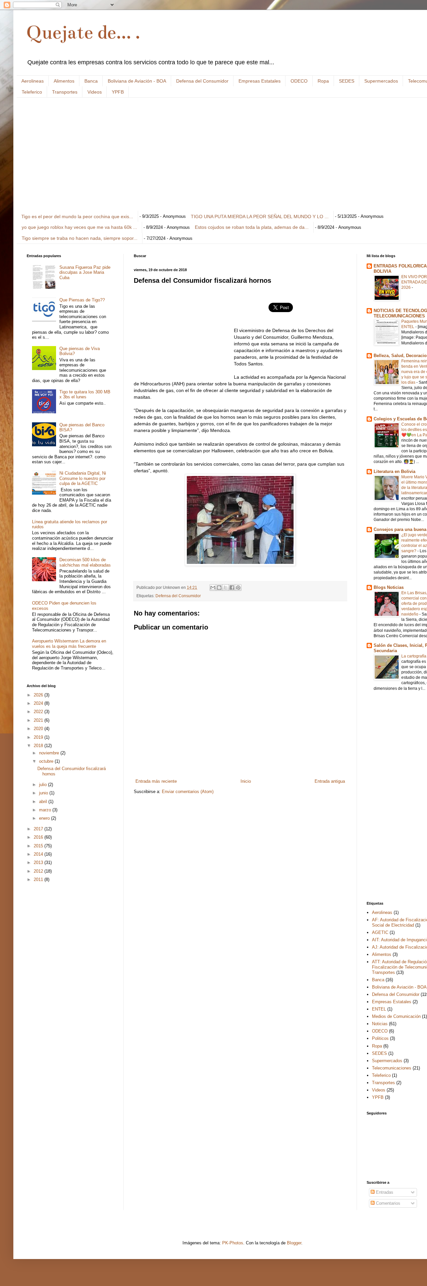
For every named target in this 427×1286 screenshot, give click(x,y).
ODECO (299, 81)
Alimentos (64, 81)
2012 (39, 871)
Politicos (380, 1038)
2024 (39, 703)
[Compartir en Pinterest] (238, 587)
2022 (39, 711)
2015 (39, 845)
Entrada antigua (330, 781)
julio (43, 784)
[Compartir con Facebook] (232, 587)
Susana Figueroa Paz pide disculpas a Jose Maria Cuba (84, 272)
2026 (39, 694)
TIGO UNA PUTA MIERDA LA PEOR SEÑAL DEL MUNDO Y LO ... (260, 216)
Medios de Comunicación (396, 1016)
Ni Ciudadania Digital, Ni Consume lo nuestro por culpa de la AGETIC (82, 478)
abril (43, 801)
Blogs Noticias (389, 587)
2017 (39, 828)
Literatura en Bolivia (394, 471)
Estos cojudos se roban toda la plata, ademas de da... (252, 227)
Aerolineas (32, 81)
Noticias (380, 1023)
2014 (39, 854)
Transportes (64, 92)
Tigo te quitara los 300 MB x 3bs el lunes (84, 394)
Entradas (384, 1192)
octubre (47, 761)
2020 (39, 728)
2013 (39, 862)
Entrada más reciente (156, 781)
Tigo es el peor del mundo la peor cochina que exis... (77, 216)
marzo (45, 809)
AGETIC (380, 932)
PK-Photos (232, 1242)
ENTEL (379, 1009)
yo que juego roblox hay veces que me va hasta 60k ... (79, 227)
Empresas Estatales (260, 81)
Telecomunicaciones (391, 1068)
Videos (94, 92)
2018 (39, 745)
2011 (39, 879)
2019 (39, 737)
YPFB (118, 92)
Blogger (294, 1242)
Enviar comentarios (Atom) (188, 791)
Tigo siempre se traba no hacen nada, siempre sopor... (79, 238)
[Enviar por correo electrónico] (212, 587)
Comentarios (387, 1203)
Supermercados (381, 81)
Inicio (246, 781)
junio (44, 792)
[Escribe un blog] (219, 587)
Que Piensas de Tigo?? (82, 299)
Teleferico (32, 92)
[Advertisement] (227, 154)
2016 (39, 837)
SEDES (346, 81)
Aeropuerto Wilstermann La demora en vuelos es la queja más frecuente (69, 644)
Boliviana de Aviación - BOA (137, 81)
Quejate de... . (83, 32)
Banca (91, 81)
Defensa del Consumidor (202, 81)
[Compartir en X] (225, 587)
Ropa (323, 81)
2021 (39, 720)
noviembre (49, 752)
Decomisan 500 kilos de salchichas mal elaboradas (85, 562)
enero (45, 818)
